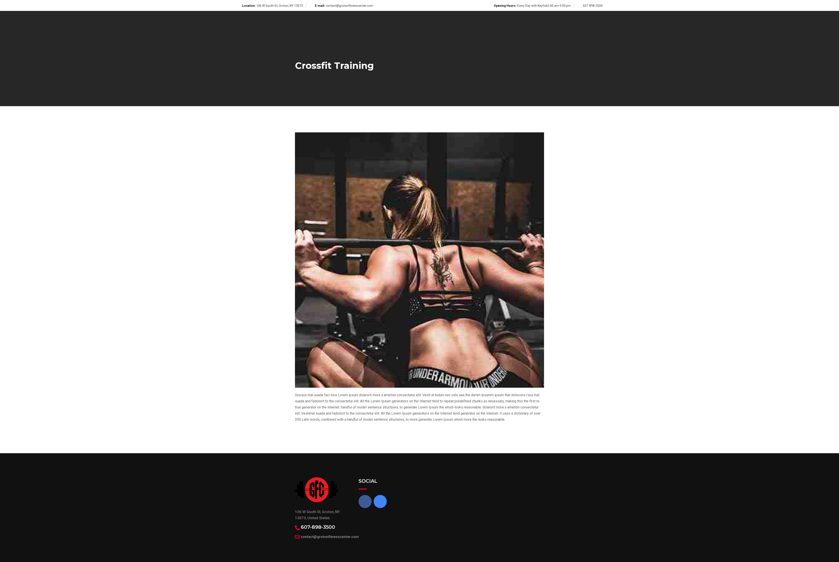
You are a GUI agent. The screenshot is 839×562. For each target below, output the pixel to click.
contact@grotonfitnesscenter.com (349, 5)
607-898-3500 (318, 527)
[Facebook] (365, 501)
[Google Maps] (380, 501)
